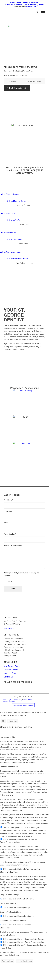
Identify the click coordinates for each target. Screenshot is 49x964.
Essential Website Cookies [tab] (10, 766)
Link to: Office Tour (14, 220)
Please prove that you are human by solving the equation (21, 574)
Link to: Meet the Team (9, 213)
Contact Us (8, 676)
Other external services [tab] (9, 872)
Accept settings (7, 961)
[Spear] (24, 453)
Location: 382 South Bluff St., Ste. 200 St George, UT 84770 (24, 5)
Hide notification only (24, 961)
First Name (8, 500)
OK (3, 721)
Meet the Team (10, 673)
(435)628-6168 (31, 6)
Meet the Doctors (11, 669)
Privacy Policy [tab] (5, 948)
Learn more (12, 721)
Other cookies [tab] (5, 927)
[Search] (35, 12)
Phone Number (10, 534)
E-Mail (6, 522)
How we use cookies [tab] (8, 737)
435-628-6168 (9, 628)
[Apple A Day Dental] (20, 12)
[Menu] (41, 12)
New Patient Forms (12, 666)
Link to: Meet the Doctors (9, 194)
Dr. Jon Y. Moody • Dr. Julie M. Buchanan (24, 2)
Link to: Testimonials (8, 232)
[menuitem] (24, 2)
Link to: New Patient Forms (10, 252)
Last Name (8, 511)
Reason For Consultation (13, 545)
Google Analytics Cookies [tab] (10, 842)
